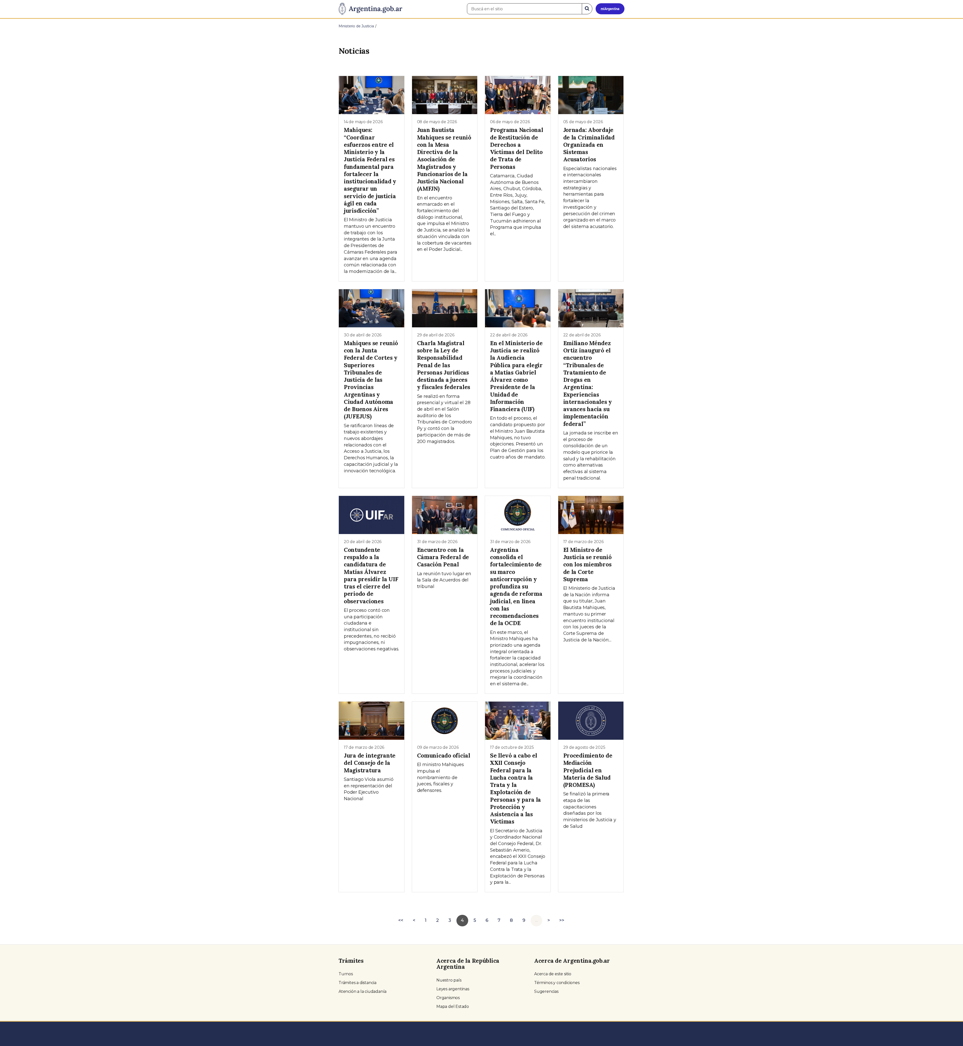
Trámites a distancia (357, 982)
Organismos (448, 997)
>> (561, 920)
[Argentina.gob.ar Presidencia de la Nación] (370, 9)
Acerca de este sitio (552, 974)
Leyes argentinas (452, 989)
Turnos (346, 974)
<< (400, 920)
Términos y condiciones (557, 982)
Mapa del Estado (452, 1006)
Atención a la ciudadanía (362, 991)
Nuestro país (448, 980)
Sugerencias (546, 991)
